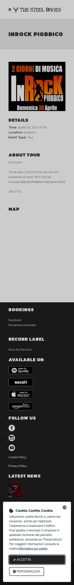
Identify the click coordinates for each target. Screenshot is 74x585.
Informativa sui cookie (32, 548)
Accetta (24, 559)
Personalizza (28, 571)
